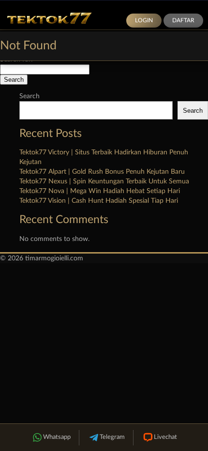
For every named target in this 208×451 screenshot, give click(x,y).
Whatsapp (57, 437)
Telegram (112, 437)
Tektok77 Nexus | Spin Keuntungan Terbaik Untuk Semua (104, 181)
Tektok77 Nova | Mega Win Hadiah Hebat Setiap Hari (99, 191)
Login (144, 20)
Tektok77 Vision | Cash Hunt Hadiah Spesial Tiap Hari (98, 200)
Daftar (183, 20)
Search (29, 96)
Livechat (165, 437)
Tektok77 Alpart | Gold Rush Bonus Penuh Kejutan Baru (102, 171)
